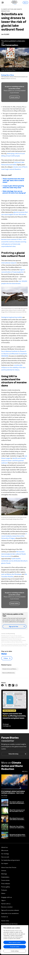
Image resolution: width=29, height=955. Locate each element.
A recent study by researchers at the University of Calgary (14, 536)
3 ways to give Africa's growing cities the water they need (13, 186)
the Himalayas (16, 574)
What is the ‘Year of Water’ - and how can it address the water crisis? (17, 828)
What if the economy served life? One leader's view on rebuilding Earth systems (17, 811)
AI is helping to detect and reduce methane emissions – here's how (13, 792)
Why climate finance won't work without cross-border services (17, 820)
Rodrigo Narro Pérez (7, 75)
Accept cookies (14, 97)
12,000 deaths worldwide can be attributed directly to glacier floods (14, 561)
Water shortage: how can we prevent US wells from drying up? (14, 192)
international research (8, 263)
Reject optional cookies (15, 942)
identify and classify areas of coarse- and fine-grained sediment (13, 460)
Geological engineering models (11, 317)
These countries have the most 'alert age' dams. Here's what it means (13, 180)
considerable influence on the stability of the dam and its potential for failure (13, 367)
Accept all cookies (14, 946)
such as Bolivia (6, 574)
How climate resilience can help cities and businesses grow (17, 803)
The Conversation (9, 45)
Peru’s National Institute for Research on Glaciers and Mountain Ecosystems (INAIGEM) (14, 353)
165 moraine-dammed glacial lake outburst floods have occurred (13, 554)
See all (25, 771)
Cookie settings (15, 951)
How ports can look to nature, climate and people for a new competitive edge (17, 836)
